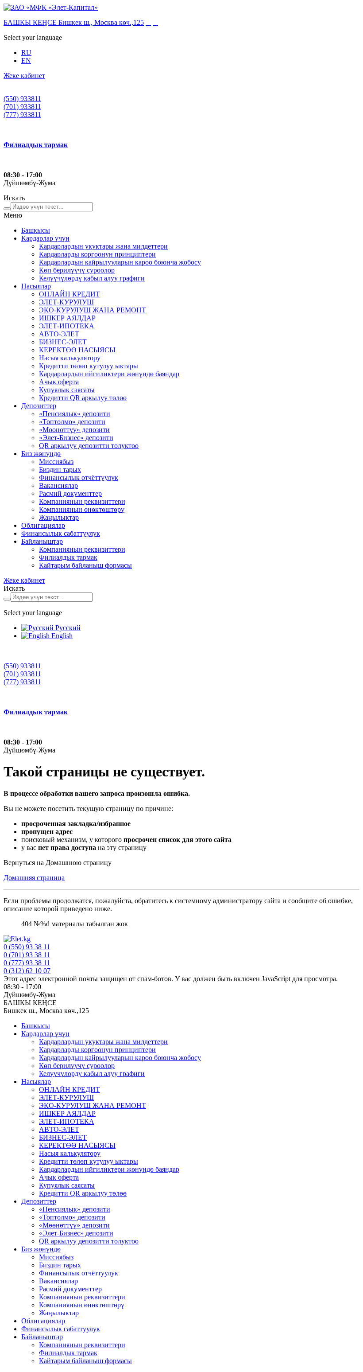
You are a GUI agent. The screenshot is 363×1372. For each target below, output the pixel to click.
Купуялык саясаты (67, 390)
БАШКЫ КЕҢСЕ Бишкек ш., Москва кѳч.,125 (74, 22)
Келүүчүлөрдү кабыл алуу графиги (92, 278)
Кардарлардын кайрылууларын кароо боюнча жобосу (120, 262)
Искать (14, 198)
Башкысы (35, 230)
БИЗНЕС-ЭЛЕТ (63, 342)
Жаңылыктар (59, 517)
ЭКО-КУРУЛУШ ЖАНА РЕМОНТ (92, 310)
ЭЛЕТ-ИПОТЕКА (66, 326)
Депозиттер (38, 405)
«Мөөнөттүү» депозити (74, 429)
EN (26, 60)
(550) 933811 (22, 98)
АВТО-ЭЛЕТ (59, 334)
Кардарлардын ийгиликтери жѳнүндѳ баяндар (109, 374)
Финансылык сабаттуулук (60, 533)
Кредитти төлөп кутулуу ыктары (88, 366)
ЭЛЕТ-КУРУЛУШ (66, 302)
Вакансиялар (58, 485)
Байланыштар (42, 541)
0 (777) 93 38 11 (27, 963)
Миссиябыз (56, 461)
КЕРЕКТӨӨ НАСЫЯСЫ (77, 350)
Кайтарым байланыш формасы (85, 565)
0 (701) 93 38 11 (27, 955)
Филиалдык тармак (68, 557)
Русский (67, 627)
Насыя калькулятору (69, 358)
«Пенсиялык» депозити (74, 413)
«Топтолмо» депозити (72, 421)
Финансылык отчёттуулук (78, 477)
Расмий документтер (70, 493)
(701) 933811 (22, 106)
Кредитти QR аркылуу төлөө (83, 397)
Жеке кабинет (24, 75)
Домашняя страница (34, 877)
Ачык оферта (59, 382)
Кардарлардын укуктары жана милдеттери (103, 246)
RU (26, 52)
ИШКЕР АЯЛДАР (67, 318)
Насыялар (36, 286)
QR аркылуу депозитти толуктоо (89, 445)
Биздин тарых (60, 469)
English (61, 635)
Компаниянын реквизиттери (82, 501)
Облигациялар (43, 525)
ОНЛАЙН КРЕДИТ (69, 294)
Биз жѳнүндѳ (41, 453)
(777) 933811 (22, 114)
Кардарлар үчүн (45, 238)
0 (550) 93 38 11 (27, 947)
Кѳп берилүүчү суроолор (77, 270)
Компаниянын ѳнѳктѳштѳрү (81, 509)
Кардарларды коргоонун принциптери (97, 254)
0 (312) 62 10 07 (27, 970)
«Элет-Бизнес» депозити (76, 437)
